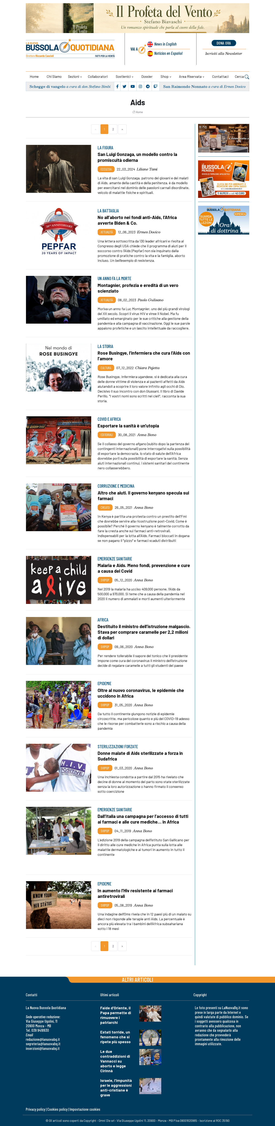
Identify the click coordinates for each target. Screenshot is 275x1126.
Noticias (168, 53)
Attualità (107, 232)
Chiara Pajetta (147, 367)
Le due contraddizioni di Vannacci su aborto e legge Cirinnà (115, 1061)
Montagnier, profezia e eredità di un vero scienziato (138, 288)
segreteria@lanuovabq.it (43, 1043)
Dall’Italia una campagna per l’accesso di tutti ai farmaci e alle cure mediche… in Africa (143, 819)
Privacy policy (35, 1109)
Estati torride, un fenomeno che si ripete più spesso (115, 1037)
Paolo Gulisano (150, 299)
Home (34, 76)
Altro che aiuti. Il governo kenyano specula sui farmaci (143, 495)
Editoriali (107, 434)
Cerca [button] (240, 76)
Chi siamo (54, 76)
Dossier (147, 76)
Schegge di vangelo (47, 86)
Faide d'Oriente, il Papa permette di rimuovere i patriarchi (115, 1015)
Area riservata (190, 76)
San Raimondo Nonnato (185, 86)
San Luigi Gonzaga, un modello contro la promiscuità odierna (137, 157)
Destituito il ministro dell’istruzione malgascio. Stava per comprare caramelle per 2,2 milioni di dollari (144, 631)
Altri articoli (137, 979)
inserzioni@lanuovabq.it (43, 1048)
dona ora (224, 43)
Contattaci (220, 76)
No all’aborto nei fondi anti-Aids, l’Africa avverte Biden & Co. (137, 220)
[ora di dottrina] (223, 220)
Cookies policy (57, 1109)
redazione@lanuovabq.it (43, 1039)
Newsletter (223, 53)
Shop (165, 76)
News (165, 43)
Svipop (105, 580)
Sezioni (73, 76)
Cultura (106, 368)
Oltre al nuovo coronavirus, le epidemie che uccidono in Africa (141, 693)
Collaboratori (98, 76)
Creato (105, 507)
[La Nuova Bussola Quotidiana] (70, 48)
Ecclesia (106, 169)
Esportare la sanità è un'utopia (128, 425)
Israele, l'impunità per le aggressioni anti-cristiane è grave (116, 1087)
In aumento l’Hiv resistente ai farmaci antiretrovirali (135, 893)
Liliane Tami (147, 169)
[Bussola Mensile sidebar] (223, 179)
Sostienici (123, 76)
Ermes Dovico (148, 232)
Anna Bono (146, 434)
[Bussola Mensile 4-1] (223, 138)
